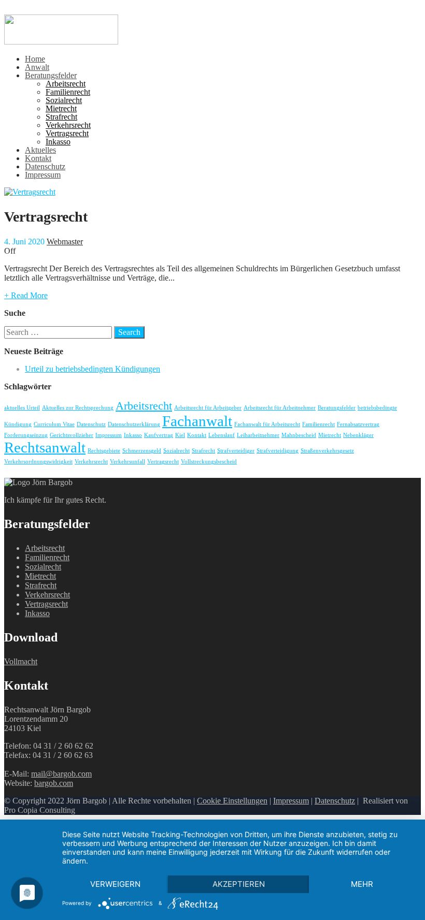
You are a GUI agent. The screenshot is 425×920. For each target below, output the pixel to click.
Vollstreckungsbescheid (209, 461)
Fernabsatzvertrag (358, 424)
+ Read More (26, 295)
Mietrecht (61, 108)
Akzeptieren (238, 884)
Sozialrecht (64, 100)
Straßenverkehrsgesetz (327, 451)
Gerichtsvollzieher (71, 435)
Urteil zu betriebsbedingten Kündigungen (92, 368)
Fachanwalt (197, 421)
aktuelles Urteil (22, 408)
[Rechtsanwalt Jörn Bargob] (61, 41)
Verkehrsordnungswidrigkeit (38, 461)
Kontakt (38, 158)
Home (35, 58)
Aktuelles (40, 149)
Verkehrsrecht (68, 125)
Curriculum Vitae (54, 424)
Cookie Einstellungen (232, 800)
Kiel (180, 435)
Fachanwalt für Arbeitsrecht (267, 424)
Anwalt (37, 67)
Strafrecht (61, 116)
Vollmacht (20, 661)
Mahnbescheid (298, 435)
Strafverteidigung (278, 451)
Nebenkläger (358, 435)
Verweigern (115, 884)
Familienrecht (68, 91)
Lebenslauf (221, 435)
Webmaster (65, 241)
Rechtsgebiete (104, 451)
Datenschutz (45, 166)
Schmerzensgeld (141, 451)
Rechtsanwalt (45, 447)
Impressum (43, 174)
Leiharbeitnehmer (258, 435)
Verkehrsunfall (127, 461)
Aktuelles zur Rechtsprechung (78, 408)
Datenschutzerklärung (134, 424)
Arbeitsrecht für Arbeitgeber (208, 408)
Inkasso (58, 141)
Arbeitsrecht (66, 83)
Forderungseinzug (26, 435)
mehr (362, 884)
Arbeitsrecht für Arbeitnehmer (280, 408)
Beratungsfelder (51, 75)
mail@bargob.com (61, 773)
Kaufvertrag (158, 435)
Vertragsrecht (67, 133)
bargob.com (53, 783)
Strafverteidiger (235, 451)
